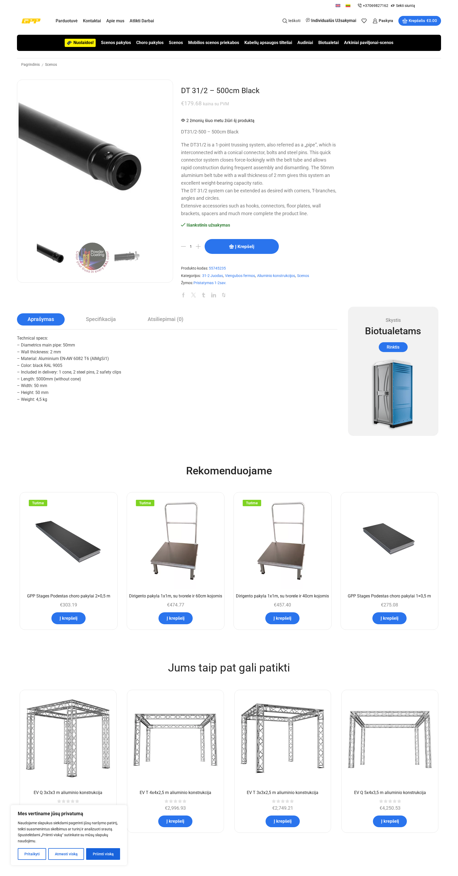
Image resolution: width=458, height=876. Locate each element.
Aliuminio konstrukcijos (276, 276)
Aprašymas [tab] (41, 319)
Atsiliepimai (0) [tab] (165, 319)
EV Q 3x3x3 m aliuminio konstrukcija (68, 792)
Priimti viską (103, 854)
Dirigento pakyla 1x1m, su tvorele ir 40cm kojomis (282, 596)
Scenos (176, 42)
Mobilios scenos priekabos (213, 42)
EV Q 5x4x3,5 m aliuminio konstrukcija (390, 792)
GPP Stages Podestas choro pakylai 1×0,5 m (389, 596)
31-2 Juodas (212, 276)
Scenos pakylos (116, 42)
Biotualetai (328, 42)
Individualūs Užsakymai (333, 20)
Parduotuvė (67, 20)
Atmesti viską (66, 854)
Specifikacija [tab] (101, 319)
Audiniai (305, 42)
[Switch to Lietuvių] (348, 5)
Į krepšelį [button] (68, 618)
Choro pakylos (150, 42)
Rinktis (393, 347)
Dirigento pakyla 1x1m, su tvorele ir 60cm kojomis (175, 596)
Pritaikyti (32, 854)
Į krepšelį (244, 246)
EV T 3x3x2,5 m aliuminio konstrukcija (282, 792)
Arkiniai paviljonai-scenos (368, 42)
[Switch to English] (338, 5)
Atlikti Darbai (142, 20)
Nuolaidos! (83, 42)
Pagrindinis (30, 64)
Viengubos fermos (240, 276)
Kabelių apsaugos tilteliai (268, 42)
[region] (69, 835)
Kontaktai (92, 20)
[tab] (41, 319)
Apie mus (115, 20)
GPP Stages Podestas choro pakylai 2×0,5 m (68, 596)
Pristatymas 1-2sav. (209, 283)
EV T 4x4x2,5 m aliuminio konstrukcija (175, 792)
